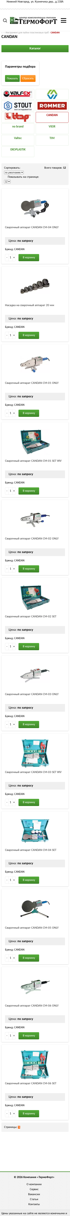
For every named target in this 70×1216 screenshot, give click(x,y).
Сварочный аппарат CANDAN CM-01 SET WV (33, 460)
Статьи (34, 1199)
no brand (18, 126)
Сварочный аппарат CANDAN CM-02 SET (30, 616)
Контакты (34, 1204)
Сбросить (28, 78)
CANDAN (55, 32)
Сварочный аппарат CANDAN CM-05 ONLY (32, 927)
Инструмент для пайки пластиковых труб (27, 32)
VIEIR (52, 126)
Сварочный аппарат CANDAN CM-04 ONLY (32, 227)
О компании (34, 1184)
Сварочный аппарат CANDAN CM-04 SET (30, 850)
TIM (52, 138)
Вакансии (34, 1194)
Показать (12, 78)
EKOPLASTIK (17, 149)
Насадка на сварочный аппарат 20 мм (29, 305)
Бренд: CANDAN (14, 249)
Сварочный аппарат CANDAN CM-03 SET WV (33, 772)
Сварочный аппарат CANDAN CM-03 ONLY (32, 694)
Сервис (34, 1189)
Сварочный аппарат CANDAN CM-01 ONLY (32, 383)
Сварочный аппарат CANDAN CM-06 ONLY (32, 1005)
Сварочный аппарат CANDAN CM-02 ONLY (32, 538)
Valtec (18, 138)
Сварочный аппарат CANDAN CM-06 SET (30, 1083)
